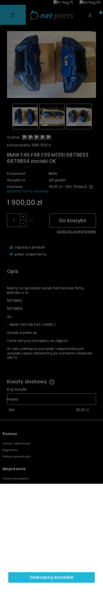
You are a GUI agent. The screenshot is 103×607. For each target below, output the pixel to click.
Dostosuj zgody (51, 564)
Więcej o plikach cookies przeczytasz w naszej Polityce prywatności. (48, 536)
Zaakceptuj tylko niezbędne (52, 550)
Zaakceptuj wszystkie (51, 577)
